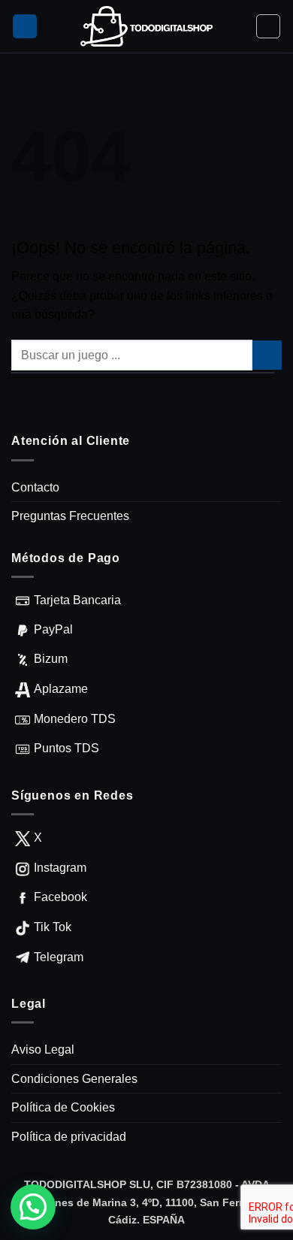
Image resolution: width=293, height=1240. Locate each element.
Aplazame (61, 688)
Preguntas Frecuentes (70, 516)
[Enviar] (267, 355)
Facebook (60, 897)
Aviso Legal (42, 1049)
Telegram (58, 957)
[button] (25, 26)
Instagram (60, 867)
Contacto (35, 487)
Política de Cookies (63, 1107)
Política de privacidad (68, 1136)
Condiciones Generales (74, 1078)
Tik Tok (52, 927)
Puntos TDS (66, 748)
